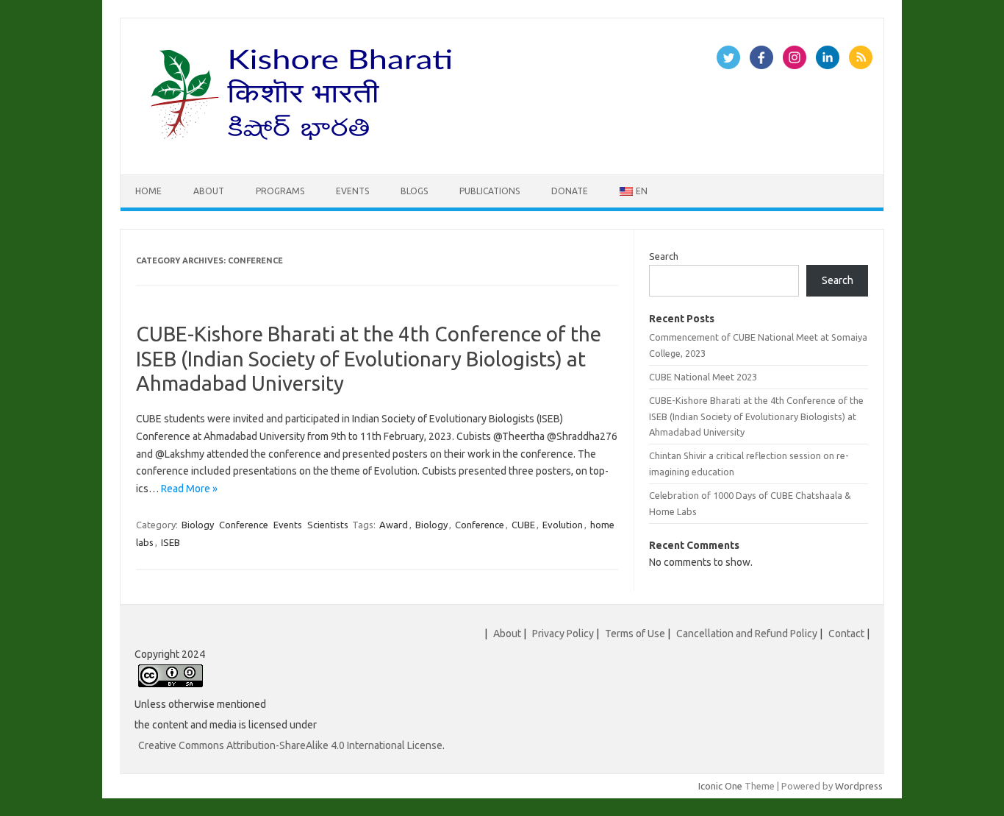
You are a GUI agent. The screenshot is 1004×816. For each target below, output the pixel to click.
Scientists (327, 524)
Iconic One (720, 786)
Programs (280, 191)
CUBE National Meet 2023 (703, 377)
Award (393, 524)
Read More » (189, 488)
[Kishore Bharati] (304, 149)
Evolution (562, 524)
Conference (243, 524)
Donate (569, 191)
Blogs (414, 191)
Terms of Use (635, 633)
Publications (489, 191)
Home (148, 191)
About (208, 191)
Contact (846, 633)
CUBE (523, 524)
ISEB (170, 542)
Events (352, 191)
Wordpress (859, 786)
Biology (198, 524)
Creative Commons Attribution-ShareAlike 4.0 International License (290, 745)
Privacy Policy (563, 633)
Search (663, 256)
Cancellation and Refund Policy (746, 633)
